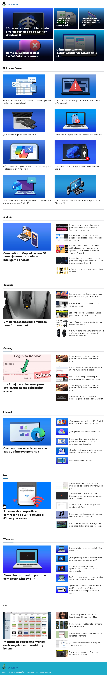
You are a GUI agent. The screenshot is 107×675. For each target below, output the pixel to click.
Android (7, 217)
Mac (5, 475)
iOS (5, 605)
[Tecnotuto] (10, 3)
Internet (7, 412)
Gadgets (8, 285)
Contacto (30, 672)
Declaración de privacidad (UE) (13, 672)
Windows (8, 539)
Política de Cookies (43, 672)
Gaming (7, 348)
